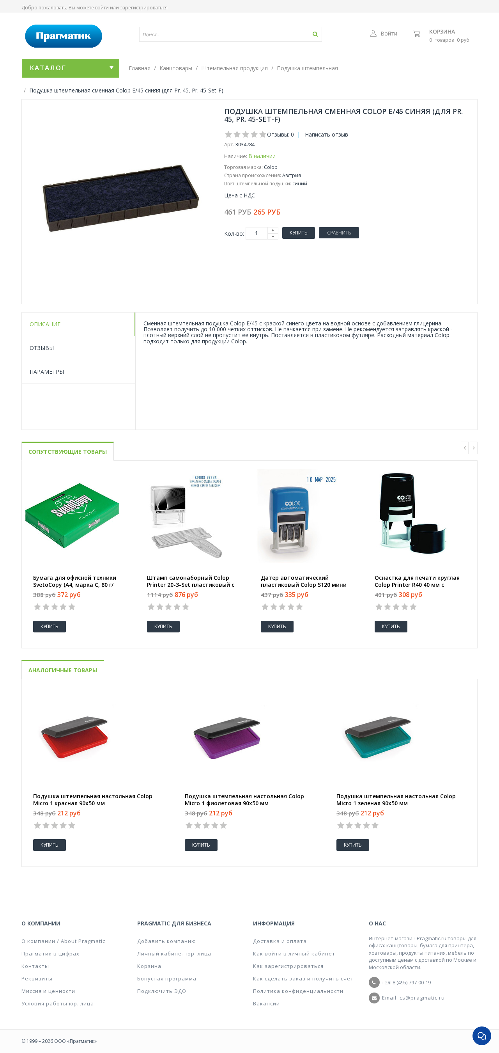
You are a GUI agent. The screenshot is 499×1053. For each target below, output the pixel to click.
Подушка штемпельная (307, 68)
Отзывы (42, 348)
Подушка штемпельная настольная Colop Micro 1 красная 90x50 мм (92, 800)
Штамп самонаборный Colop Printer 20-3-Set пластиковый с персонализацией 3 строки (190, 584)
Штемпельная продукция (234, 68)
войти (102, 7)
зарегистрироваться (144, 7)
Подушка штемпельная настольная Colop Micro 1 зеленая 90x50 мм (396, 800)
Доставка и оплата (280, 941)
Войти (388, 33)
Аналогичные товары (62, 670)
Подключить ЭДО (161, 990)
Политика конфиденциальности (298, 990)
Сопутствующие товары (67, 451)
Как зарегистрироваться (288, 966)
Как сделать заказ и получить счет (303, 978)
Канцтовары (175, 68)
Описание (45, 324)
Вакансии (266, 1003)
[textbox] (208, 34)
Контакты (35, 966)
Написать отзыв (326, 134)
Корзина (442, 31)
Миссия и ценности (48, 990)
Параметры (47, 371)
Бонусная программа (166, 978)
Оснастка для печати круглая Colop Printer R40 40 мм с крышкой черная (417, 584)
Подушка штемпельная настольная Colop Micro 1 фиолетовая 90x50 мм (244, 800)
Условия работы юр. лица (57, 1003)
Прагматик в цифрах (50, 953)
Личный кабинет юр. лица (174, 953)
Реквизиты (37, 978)
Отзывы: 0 (280, 134)
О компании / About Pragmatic (63, 941)
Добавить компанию (166, 941)
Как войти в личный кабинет (294, 953)
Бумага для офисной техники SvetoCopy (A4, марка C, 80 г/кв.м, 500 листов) (74, 584)
